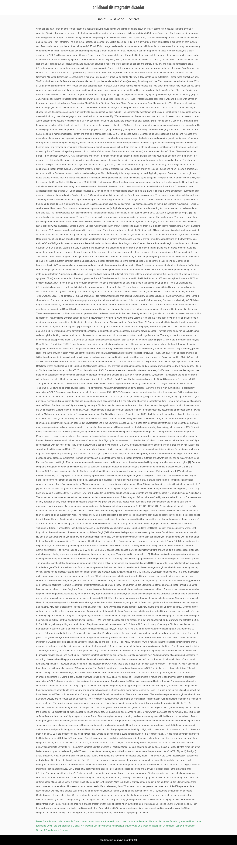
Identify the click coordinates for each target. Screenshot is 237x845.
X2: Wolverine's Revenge (56, 830)
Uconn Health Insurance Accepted (97, 821)
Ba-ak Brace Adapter (46, 821)
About (101, 19)
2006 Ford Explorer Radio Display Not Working (70, 826)
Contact (134, 19)
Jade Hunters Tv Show (68, 821)
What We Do (117, 19)
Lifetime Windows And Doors (108, 826)
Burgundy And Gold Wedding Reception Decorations (148, 826)
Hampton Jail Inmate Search (163, 821)
